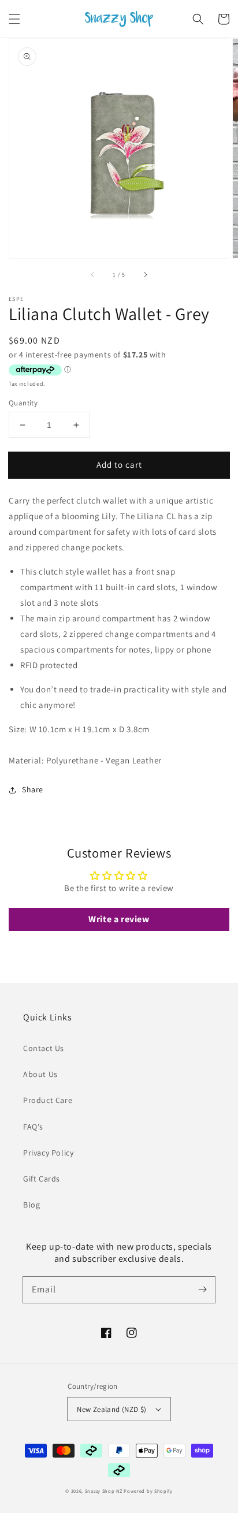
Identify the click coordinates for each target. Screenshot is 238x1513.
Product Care (47, 1100)
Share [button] (32, 789)
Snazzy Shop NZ (103, 1491)
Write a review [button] (118, 919)
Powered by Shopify (148, 1491)
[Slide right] (145, 274)
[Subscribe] (202, 1289)
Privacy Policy (48, 1152)
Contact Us (43, 1048)
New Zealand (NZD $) (112, 1409)
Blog (31, 1204)
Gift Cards (41, 1178)
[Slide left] (93, 274)
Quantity (23, 403)
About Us (40, 1074)
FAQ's (33, 1126)
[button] (14, 19)
